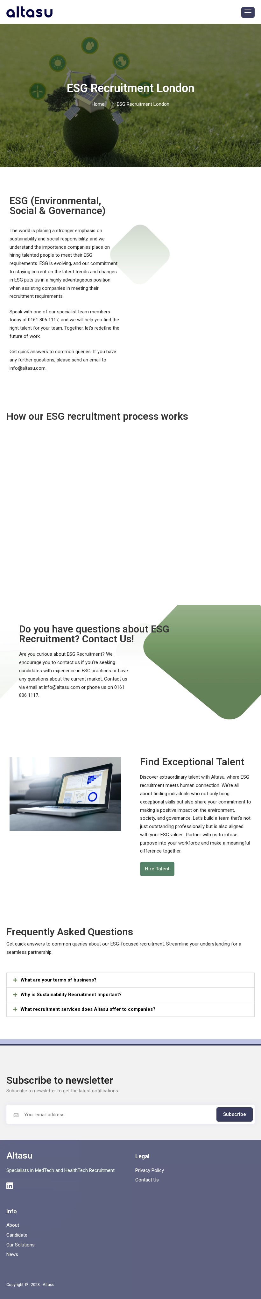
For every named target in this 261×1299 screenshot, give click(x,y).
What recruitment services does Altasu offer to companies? (87, 1009)
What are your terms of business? (58, 980)
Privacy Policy (149, 1170)
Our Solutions (20, 1245)
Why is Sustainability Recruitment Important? (71, 994)
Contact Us (147, 1180)
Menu (248, 12)
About (12, 1225)
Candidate (16, 1235)
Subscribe (234, 1114)
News (12, 1254)
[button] (130, 980)
